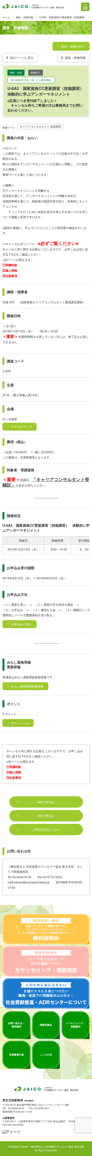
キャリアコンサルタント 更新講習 (40, 126)
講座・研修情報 (24, 17)
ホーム (6, 17)
